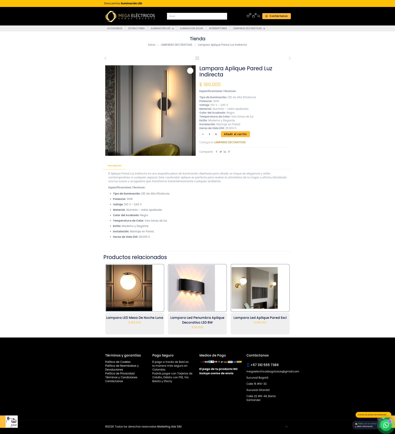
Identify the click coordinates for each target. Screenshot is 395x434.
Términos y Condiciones (121, 377)
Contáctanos (114, 381)
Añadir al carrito (235, 134)
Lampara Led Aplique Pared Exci (260, 317)
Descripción (114, 165)
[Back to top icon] (286, 426)
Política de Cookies (118, 362)
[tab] (114, 165)
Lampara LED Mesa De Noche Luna (134, 317)
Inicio (151, 45)
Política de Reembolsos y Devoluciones (122, 367)
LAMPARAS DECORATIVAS (176, 45)
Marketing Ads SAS (169, 426)
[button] (190, 71)
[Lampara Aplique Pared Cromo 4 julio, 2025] (9, 421)
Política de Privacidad (120, 373)
